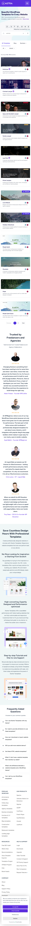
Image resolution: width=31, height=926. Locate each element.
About (3, 882)
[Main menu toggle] (27, 3)
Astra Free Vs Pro (22, 865)
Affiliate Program (7, 864)
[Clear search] (23, 33)
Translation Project (7, 861)
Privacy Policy (6, 892)
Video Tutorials (21, 855)
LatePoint (19, 824)
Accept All (15, 907)
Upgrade (19, 852)
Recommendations (7, 852)
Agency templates (7, 808)
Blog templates (6, 821)
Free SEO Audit (6, 845)
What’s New (5, 849)
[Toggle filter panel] (27, 33)
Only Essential (15, 910)
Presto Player (20, 814)
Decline (15, 918)
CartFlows (20, 811)
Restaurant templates (8, 830)
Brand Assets (5, 871)
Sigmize (19, 804)
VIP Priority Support (22, 862)
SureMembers (21, 818)
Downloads (20, 849)
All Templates (6, 43)
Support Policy (6, 888)
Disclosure (5, 895)
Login (18, 845)
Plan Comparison (21, 869)
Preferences (15, 914)
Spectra (19, 795)
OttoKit (19, 821)
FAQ (3, 868)
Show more (26, 19)
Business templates (7, 812)
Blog (15, 43)
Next (23, 323)
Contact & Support (22, 859)
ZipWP (18, 807)
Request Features (22, 872)
